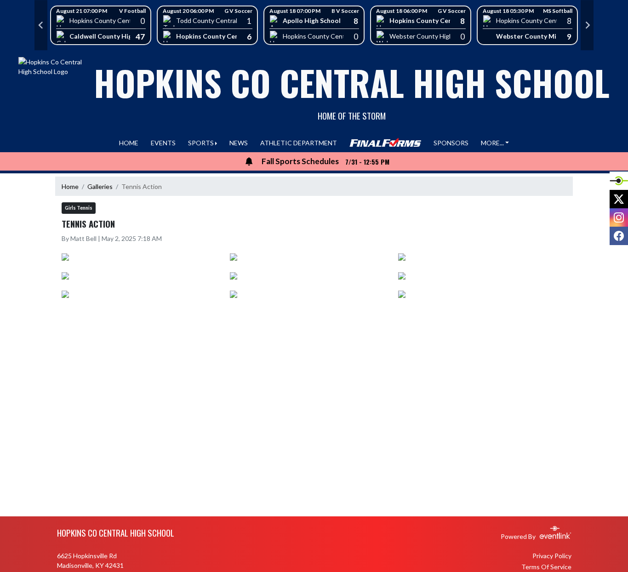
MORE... (492, 143)
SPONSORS (451, 143)
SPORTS (201, 143)
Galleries (100, 186)
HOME (128, 143)
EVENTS (163, 143)
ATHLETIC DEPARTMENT (298, 143)
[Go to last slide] (40, 25)
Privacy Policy (551, 556)
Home (70, 186)
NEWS (238, 143)
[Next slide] (587, 25)
